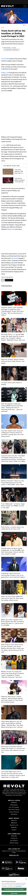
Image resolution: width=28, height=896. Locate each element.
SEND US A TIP (14, 855)
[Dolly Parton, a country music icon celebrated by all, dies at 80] (14, 518)
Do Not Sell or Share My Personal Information (14, 889)
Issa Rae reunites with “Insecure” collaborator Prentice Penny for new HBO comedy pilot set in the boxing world (12, 433)
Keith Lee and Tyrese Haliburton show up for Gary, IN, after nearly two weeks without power (12, 598)
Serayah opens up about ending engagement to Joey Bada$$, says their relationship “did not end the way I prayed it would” (12, 551)
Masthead (14, 823)
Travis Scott (5, 58)
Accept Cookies (14, 893)
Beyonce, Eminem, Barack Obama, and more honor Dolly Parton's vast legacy (12, 361)
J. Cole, (3, 145)
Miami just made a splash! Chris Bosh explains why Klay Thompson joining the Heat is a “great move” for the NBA (12, 622)
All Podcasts (14, 805)
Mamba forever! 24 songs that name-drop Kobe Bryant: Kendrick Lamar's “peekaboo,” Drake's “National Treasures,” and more (12, 674)
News (3, 27)
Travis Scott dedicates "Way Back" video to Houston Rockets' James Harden (19, 173)
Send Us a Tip (14, 825)
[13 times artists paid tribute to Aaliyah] (14, 373)
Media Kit (14, 827)
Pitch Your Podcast (14, 809)
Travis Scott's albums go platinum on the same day (20, 180)
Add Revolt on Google (12, 49)
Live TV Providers (14, 807)
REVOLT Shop (14, 843)
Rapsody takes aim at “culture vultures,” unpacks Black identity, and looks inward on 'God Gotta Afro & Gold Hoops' (12, 699)
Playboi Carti (11, 229)
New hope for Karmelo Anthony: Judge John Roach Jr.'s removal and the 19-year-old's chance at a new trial (13, 749)
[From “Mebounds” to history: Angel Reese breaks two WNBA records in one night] (14, 494)
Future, (3, 203)
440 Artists (14, 814)
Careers (14, 830)
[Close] (26, 879)
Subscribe (14, 836)
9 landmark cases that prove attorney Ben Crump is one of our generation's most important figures (13, 575)
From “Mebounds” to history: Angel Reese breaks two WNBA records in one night (13, 505)
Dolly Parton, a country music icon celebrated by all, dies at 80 (12, 528)
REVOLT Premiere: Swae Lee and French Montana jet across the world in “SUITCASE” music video (12, 482)
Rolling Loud (5, 72)
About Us (14, 820)
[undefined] (8, 172)
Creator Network (14, 812)
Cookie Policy (18, 886)
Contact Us (14, 838)
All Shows (14, 802)
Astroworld (14, 258)
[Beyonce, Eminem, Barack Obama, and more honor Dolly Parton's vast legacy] (14, 350)
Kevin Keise (7, 47)
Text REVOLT (14, 840)
